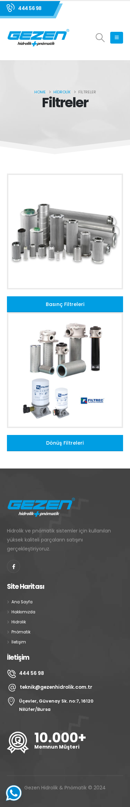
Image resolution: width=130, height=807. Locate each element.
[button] (100, 37)
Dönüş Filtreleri (65, 442)
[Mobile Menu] (116, 38)
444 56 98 (30, 8)
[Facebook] (13, 566)
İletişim (18, 642)
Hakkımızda (23, 612)
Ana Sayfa (22, 602)
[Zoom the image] (65, 177)
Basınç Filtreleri (65, 304)
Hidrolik (18, 622)
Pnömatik (21, 632)
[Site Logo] (38, 37)
